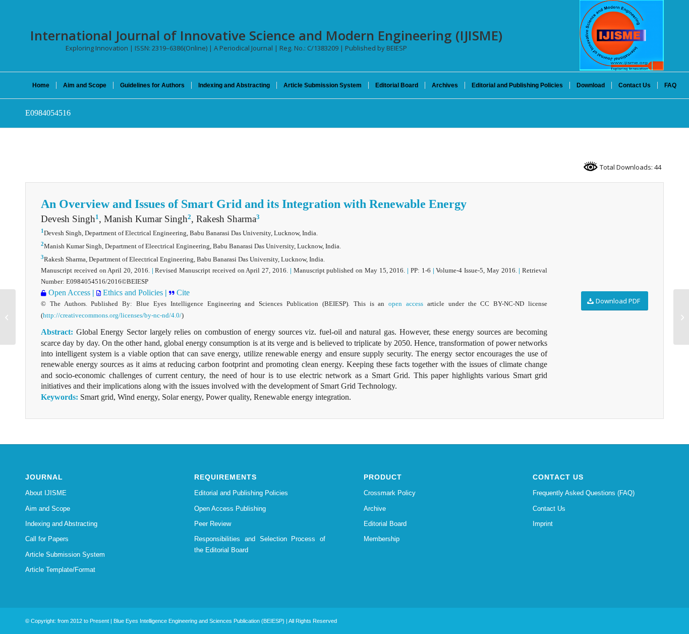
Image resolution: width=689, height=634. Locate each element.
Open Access (68, 292)
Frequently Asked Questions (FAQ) (584, 493)
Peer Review (212, 523)
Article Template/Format (60, 569)
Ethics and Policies (132, 292)
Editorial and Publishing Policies (241, 493)
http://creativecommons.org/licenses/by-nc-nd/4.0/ (112, 315)
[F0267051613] (8, 317)
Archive (375, 508)
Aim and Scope (47, 508)
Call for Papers (47, 539)
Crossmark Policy (390, 493)
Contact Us (549, 508)
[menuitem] (41, 85)
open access (405, 303)
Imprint (543, 523)
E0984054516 (48, 113)
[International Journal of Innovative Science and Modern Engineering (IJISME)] (622, 35)
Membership (381, 539)
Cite (182, 292)
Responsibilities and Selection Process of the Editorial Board (259, 544)
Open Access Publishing (230, 508)
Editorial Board (385, 523)
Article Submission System (65, 554)
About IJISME (46, 493)
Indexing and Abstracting (61, 523)
